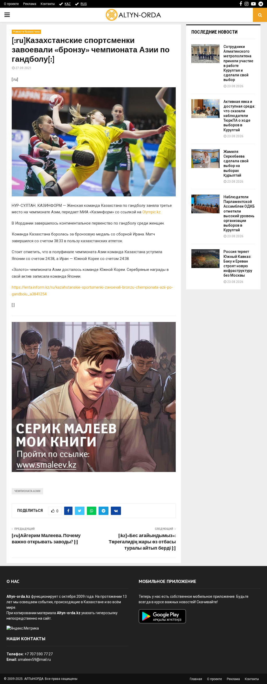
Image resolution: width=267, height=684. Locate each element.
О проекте (11, 4)
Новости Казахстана (26, 31)
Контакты (48, 4)
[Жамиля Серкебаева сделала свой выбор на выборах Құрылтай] (205, 158)
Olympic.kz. (151, 212)
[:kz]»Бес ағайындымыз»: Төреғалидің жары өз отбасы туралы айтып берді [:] (142, 542)
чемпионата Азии (27, 491)
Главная (196, 679)
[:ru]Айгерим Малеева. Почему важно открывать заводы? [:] (46, 539)
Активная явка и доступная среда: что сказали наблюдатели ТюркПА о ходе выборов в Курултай (239, 116)
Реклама (29, 4)
